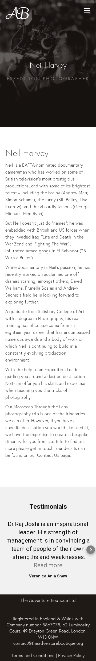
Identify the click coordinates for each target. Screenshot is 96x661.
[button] (5, 549)
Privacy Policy (71, 655)
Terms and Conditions (32, 655)
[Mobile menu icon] (87, 10)
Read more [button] (48, 565)
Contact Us (48, 455)
